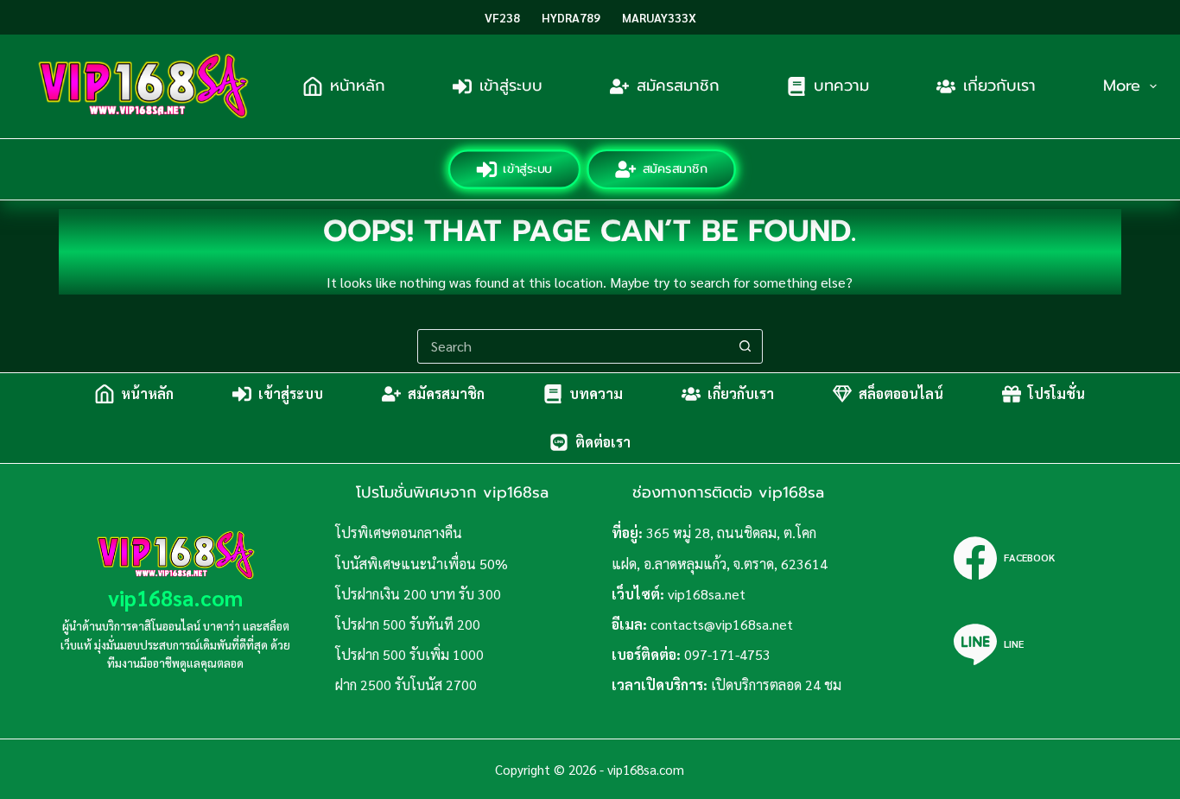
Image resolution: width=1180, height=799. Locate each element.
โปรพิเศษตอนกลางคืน (398, 532)
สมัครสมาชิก (678, 85)
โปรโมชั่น (1056, 393)
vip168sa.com (175, 597)
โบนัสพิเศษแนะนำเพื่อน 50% (421, 564)
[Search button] (745, 346)
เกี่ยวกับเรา (999, 85)
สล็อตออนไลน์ (901, 393)
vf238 (502, 17)
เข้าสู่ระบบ (510, 85)
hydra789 (571, 17)
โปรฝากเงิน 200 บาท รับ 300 (418, 594)
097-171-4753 (727, 654)
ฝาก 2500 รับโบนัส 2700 (406, 684)
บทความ (841, 85)
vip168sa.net (706, 594)
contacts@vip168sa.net (721, 624)
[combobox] (573, 346)
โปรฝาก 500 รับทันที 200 (407, 624)
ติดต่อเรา (603, 442)
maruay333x (659, 17)
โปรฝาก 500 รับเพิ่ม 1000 (409, 654)
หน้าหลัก (357, 85)
